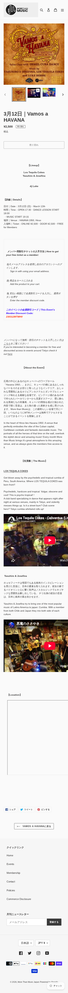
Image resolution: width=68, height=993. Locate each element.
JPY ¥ (41, 943)
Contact (11, 881)
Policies (11, 890)
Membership (13, 872)
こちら (7, 343)
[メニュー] (62, 9)
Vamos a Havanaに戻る (36, 826)
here (10, 354)
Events (10, 864)
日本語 (25, 943)
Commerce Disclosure (19, 899)
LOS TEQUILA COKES (16, 471)
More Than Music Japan (28, 982)
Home (10, 855)
